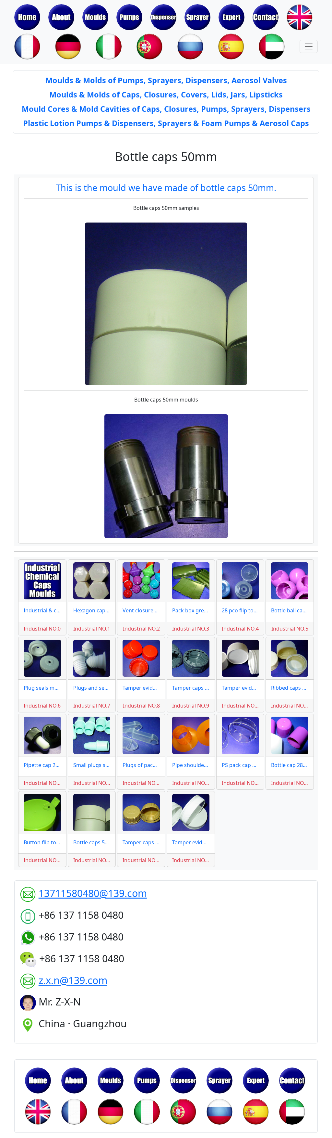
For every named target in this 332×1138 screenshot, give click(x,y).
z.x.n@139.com (73, 980)
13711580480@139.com (93, 893)
